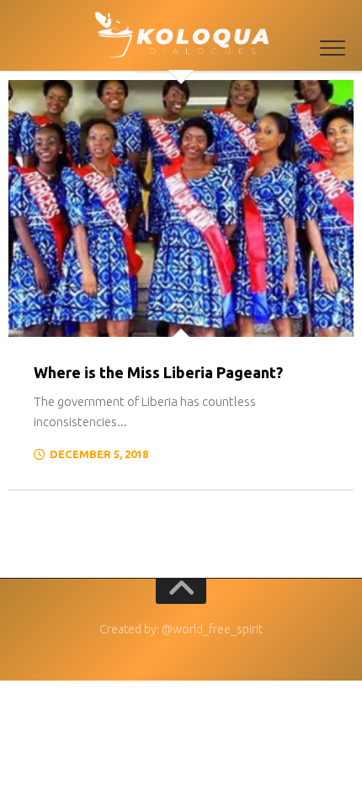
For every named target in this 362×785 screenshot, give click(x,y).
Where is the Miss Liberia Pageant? (158, 372)
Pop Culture (60, 319)
